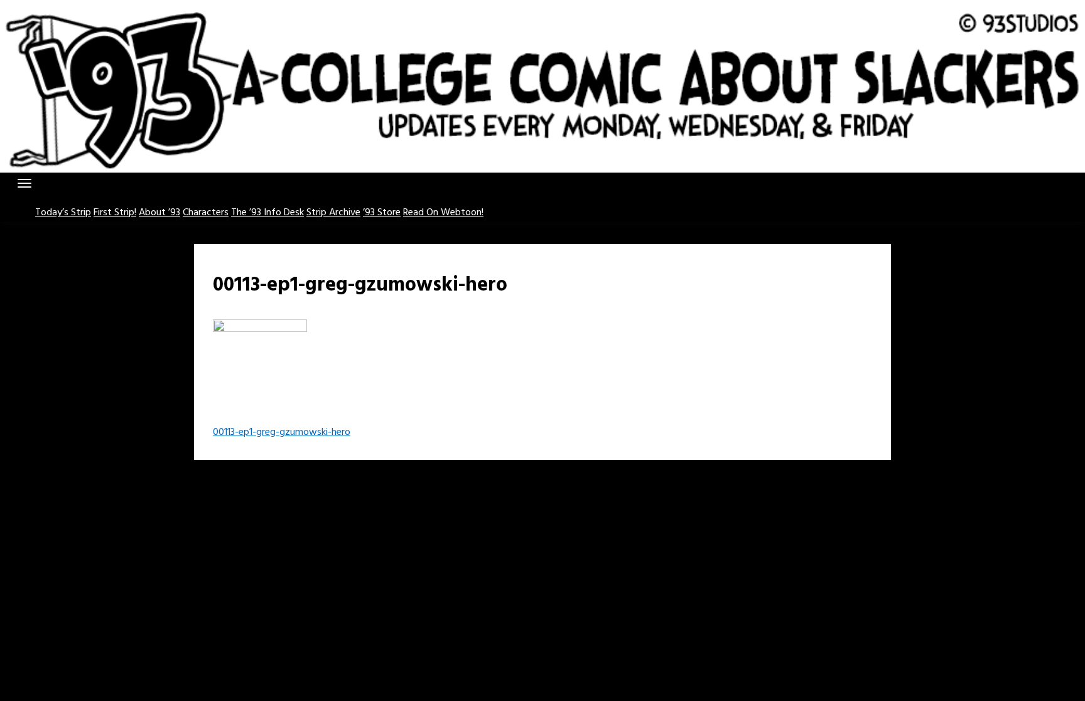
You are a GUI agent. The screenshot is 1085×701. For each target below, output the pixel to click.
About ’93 (159, 213)
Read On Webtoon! (443, 213)
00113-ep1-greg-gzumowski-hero (281, 432)
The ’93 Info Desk (267, 213)
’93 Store (382, 213)
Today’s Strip (63, 213)
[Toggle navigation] (24, 183)
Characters (206, 213)
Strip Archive (333, 213)
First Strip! (115, 213)
